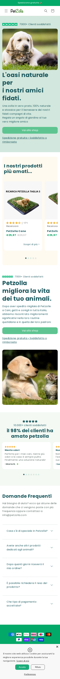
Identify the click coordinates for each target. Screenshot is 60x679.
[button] (6, 11)
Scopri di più (22, 660)
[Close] (57, 646)
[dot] (25, 258)
